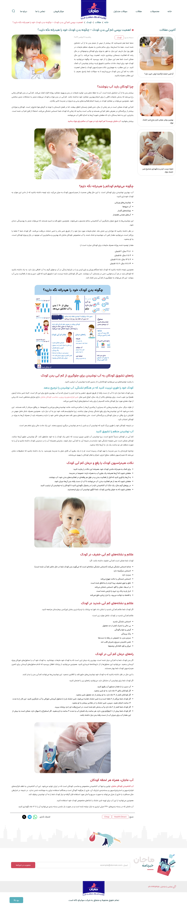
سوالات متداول (120, 11)
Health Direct (120, 816)
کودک (89, 22)
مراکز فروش (58, 11)
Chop (106, 816)
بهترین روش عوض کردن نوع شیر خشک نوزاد (157, 121)
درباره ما (23, 11)
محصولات (154, 11)
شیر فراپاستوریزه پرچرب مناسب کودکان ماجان (59, 397)
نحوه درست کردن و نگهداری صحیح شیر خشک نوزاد (157, 170)
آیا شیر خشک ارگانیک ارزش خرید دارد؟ (158, 73)
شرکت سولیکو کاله (82, 900)
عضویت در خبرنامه (23, 865)
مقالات (139, 11)
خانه (170, 11)
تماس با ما (40, 11)
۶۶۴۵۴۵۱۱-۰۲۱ (153, 886)
